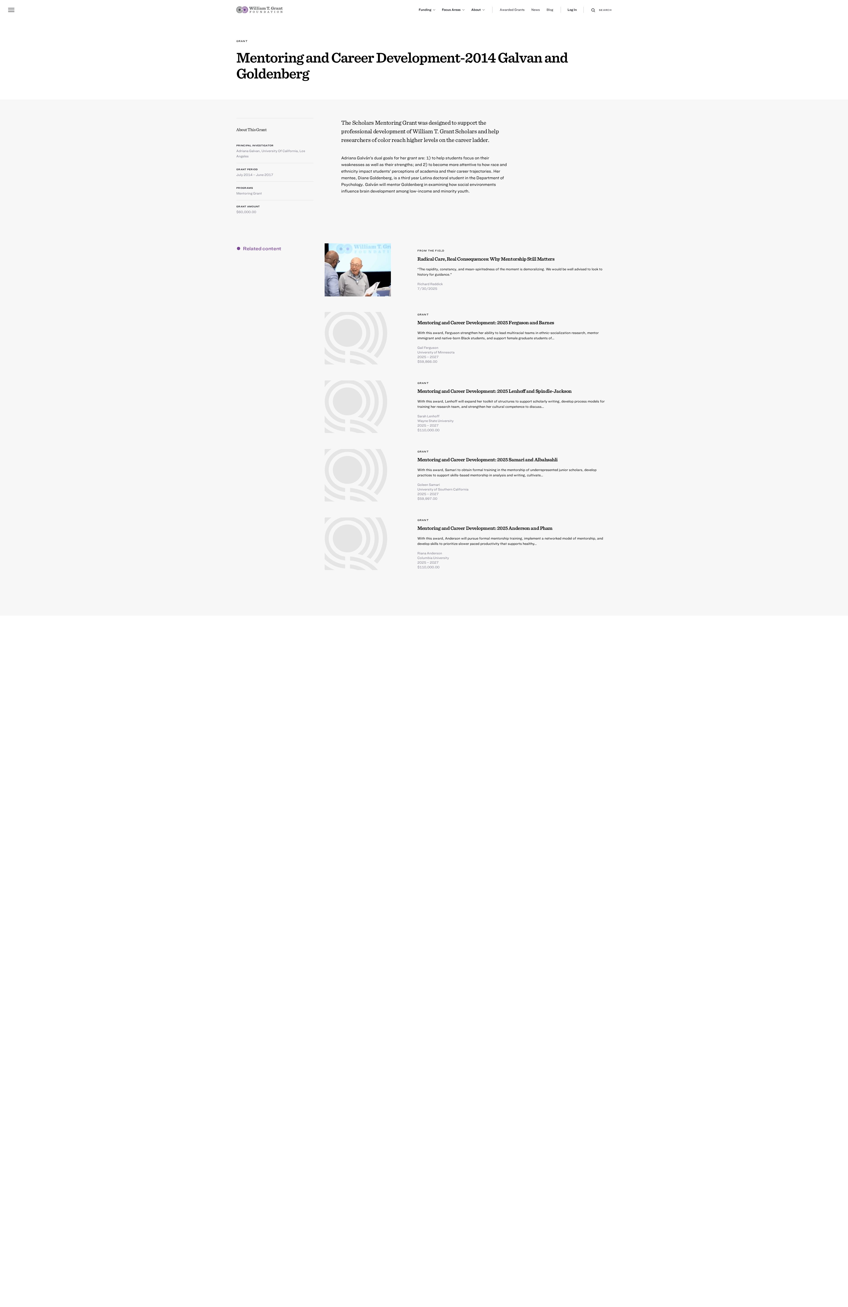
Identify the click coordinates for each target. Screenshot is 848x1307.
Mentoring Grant (249, 193)
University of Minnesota (435, 352)
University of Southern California (442, 489)
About (476, 9)
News (535, 9)
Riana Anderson (429, 553)
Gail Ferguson (427, 347)
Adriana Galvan (248, 151)
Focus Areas (451, 9)
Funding (425, 9)
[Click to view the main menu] (11, 10)
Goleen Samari (428, 485)
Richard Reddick (430, 284)
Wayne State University (435, 421)
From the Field (430, 250)
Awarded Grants (512, 9)
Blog (550, 9)
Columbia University (433, 558)
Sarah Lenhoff (428, 416)
